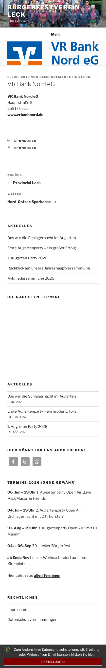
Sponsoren (25, 141)
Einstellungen (53, 662)
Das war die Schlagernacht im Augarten (41, 238)
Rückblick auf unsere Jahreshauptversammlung (48, 268)
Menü (55, 34)
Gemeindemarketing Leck (64, 77)
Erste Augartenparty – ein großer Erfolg (41, 248)
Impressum (17, 610)
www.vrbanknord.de (25, 115)
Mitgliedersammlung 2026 (30, 278)
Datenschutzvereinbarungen (32, 619)
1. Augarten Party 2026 (27, 258)
